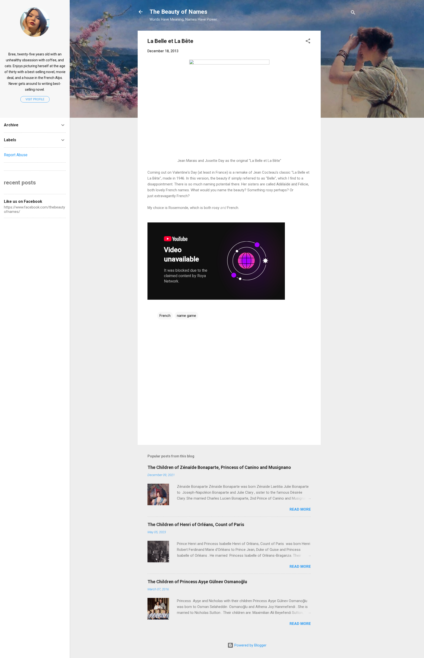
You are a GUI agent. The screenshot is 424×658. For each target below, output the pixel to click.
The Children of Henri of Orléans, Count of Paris (195, 524)
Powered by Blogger (249, 645)
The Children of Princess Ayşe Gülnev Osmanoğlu (197, 581)
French (165, 315)
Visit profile (35, 99)
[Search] (353, 13)
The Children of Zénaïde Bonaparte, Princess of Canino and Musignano (219, 467)
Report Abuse (15, 155)
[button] (308, 42)
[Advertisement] (361, 61)
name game (186, 315)
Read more (300, 509)
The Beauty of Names (178, 11)
